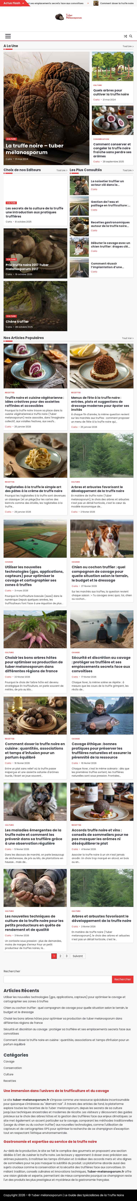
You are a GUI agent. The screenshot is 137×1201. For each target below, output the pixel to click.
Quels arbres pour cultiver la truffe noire (111, 92)
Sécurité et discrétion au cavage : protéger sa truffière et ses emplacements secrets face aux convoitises (101, 664)
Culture (11, 139)
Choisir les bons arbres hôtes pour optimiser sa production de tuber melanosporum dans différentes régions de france (34, 664)
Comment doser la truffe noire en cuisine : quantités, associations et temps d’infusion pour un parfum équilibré (35, 751)
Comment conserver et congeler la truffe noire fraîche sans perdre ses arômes (112, 150)
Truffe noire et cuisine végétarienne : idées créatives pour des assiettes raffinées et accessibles (34, 402)
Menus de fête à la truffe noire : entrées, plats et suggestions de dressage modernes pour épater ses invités (100, 404)
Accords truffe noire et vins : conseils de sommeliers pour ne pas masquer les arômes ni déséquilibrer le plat (100, 837)
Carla (9, 159)
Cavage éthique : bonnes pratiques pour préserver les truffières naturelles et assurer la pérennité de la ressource (101, 751)
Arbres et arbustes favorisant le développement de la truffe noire (97, 489)
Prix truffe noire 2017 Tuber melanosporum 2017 (27, 267)
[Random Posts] (125, 36)
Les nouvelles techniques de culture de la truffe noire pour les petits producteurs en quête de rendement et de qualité (34, 923)
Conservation (101, 139)
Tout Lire (127, 46)
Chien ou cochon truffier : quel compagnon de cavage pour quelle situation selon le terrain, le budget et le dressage (100, 574)
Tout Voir (127, 338)
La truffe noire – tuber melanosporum (35, 149)
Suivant (78, 956)
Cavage (9, 562)
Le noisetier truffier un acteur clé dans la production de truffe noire (110, 184)
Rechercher (12, 971)
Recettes (9, 393)
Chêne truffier (17, 321)
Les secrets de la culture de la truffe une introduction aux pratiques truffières (34, 212)
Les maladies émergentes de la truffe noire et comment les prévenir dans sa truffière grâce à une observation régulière (33, 837)
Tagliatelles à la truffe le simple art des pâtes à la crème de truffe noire (33, 489)
